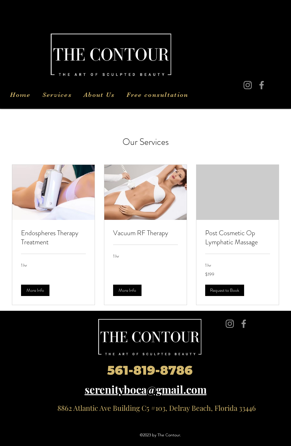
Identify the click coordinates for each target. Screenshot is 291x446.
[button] (35, 290)
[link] (53, 238)
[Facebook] (261, 85)
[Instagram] (247, 85)
